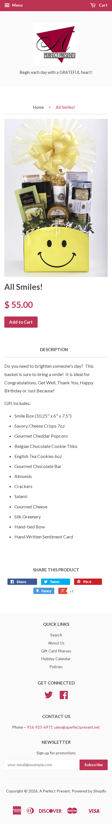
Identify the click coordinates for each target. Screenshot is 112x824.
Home (38, 107)
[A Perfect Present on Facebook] (63, 697)
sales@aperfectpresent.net (77, 727)
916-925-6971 (40, 727)
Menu (17, 5)
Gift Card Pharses (56, 651)
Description (54, 349)
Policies (56, 666)
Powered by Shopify (89, 791)
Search (56, 635)
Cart (103, 5)
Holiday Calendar (56, 658)
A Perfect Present (54, 791)
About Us (56, 643)
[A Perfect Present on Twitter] (48, 697)
